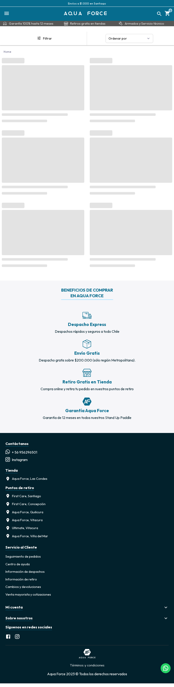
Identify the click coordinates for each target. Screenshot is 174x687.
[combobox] (129, 38)
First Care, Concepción (29, 504)
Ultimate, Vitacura (25, 528)
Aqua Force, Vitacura (27, 520)
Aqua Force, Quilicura (27, 512)
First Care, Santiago (26, 496)
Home (7, 51)
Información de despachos (25, 572)
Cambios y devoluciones (23, 587)
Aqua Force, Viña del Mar (30, 536)
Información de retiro (21, 579)
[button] (87, 607)
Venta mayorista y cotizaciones (28, 594)
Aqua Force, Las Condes (29, 479)
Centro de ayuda (17, 564)
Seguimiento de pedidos (23, 556)
